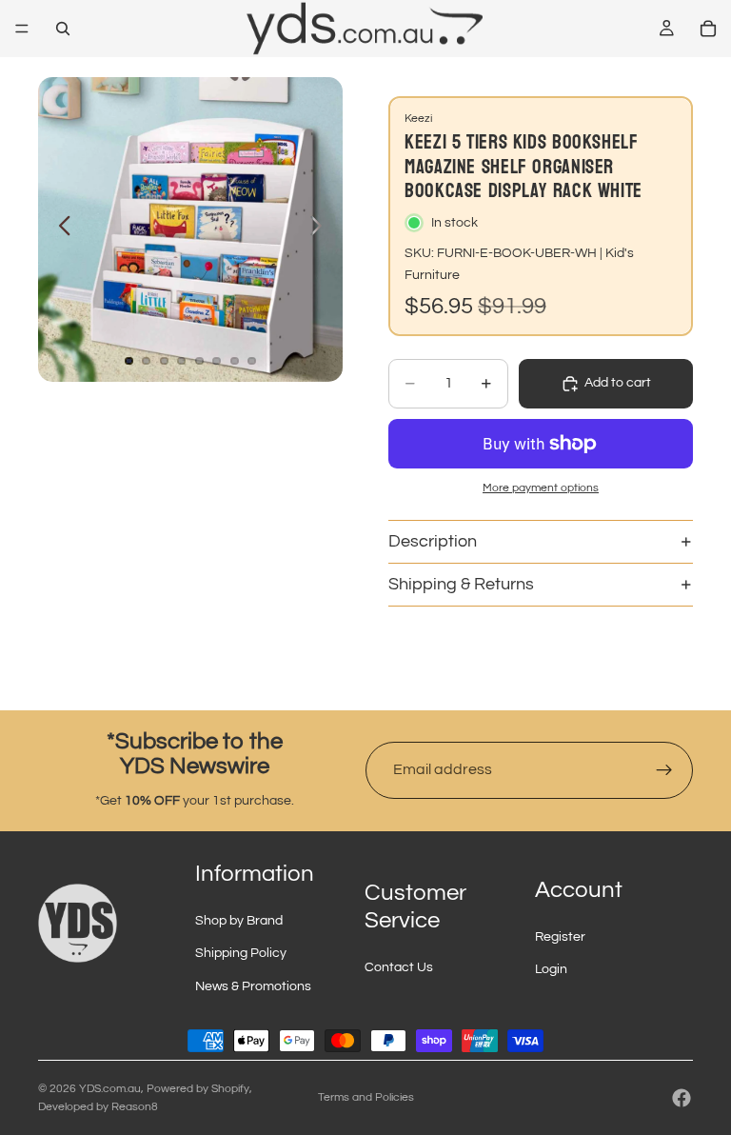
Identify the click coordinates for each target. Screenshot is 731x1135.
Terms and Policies (366, 1097)
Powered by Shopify (198, 1089)
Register (560, 937)
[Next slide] (321, 229)
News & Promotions (253, 986)
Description (432, 541)
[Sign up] (664, 770)
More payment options (541, 487)
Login (551, 969)
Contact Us (399, 967)
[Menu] (22, 28)
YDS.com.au (110, 1089)
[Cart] (708, 29)
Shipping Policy (240, 953)
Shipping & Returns (461, 584)
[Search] (63, 29)
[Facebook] (681, 1097)
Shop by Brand (239, 920)
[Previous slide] (59, 229)
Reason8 (134, 1107)
